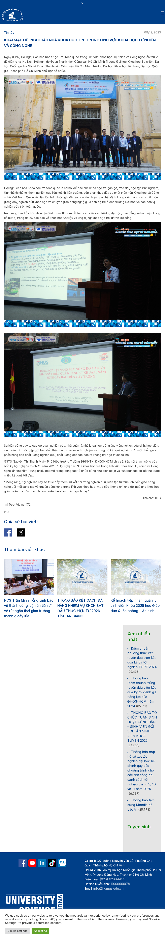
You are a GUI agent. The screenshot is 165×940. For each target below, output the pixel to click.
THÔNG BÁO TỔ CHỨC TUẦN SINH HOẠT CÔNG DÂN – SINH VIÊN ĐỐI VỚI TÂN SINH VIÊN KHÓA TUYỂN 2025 (142, 726)
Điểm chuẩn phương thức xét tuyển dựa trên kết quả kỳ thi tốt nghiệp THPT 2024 (142, 657)
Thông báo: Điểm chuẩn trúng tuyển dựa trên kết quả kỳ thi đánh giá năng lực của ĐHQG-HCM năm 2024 (141, 692)
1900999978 (120, 884)
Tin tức (9, 32)
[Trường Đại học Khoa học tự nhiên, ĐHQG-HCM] (32, 863)
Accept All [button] (40, 930)
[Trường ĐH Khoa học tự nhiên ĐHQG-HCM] (23, 863)
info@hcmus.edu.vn (108, 888)
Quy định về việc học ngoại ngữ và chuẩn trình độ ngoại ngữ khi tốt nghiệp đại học (134, 605)
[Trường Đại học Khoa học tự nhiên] (42, 863)
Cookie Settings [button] (17, 930)
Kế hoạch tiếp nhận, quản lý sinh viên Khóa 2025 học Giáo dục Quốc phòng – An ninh (81, 605)
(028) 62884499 (112, 879)
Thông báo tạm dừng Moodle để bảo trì (141, 804)
